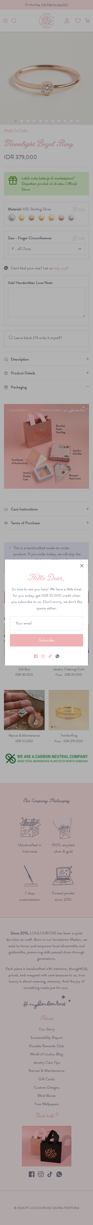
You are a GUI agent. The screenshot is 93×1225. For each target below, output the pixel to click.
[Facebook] (36, 656)
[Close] (81, 565)
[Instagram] (43, 656)
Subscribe (46, 640)
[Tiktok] (50, 656)
